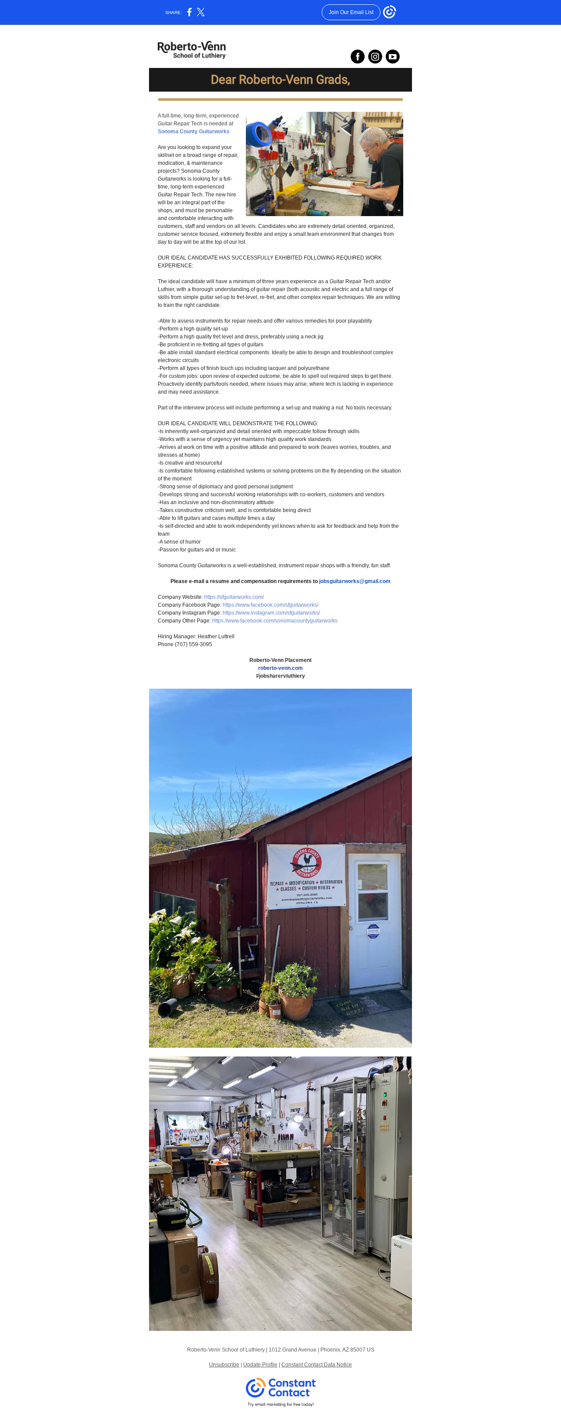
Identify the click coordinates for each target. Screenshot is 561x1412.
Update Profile (260, 1365)
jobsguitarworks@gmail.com (355, 581)
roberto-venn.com (280, 668)
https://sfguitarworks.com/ (234, 597)
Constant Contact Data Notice (316, 1365)
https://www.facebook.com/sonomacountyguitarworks (274, 621)
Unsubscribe (224, 1365)
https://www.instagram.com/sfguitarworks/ (271, 613)
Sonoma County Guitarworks (194, 131)
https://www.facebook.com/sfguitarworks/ (270, 605)
